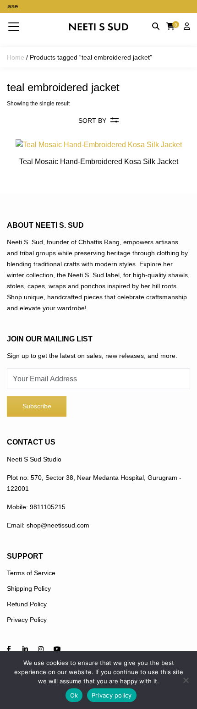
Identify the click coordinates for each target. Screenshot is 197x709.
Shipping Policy (29, 588)
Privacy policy (112, 695)
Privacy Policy (27, 619)
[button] (14, 26)
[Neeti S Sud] (98, 26)
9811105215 (48, 507)
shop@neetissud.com (58, 525)
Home (15, 57)
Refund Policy (27, 604)
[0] (170, 26)
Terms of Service (31, 573)
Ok (74, 695)
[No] (185, 680)
